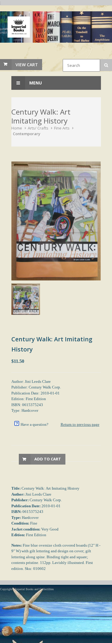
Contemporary (26, 133)
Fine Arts (62, 128)
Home (16, 128)
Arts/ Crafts (38, 128)
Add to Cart (47, 459)
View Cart (27, 64)
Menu (35, 83)
